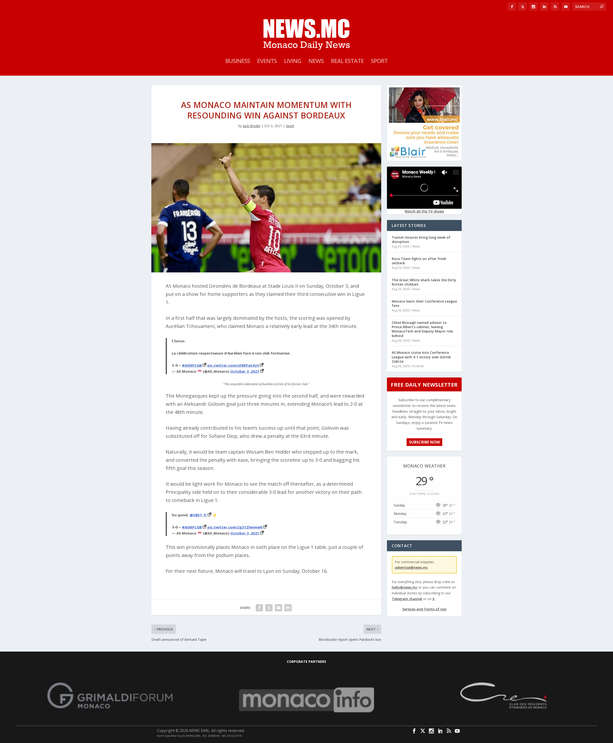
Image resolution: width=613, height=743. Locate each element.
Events (267, 62)
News (316, 62)
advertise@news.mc (411, 567)
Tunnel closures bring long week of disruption (421, 239)
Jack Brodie (251, 126)
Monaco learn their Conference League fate (424, 303)
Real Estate (347, 62)
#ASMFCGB (192, 365)
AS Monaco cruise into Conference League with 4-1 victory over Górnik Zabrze (421, 356)
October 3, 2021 (244, 371)
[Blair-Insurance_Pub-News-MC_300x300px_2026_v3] (424, 157)
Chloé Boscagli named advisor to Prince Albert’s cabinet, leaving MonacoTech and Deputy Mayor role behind (422, 329)
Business (237, 62)
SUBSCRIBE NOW (424, 442)
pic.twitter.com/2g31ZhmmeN (234, 527)
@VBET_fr (198, 514)
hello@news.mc (404, 587)
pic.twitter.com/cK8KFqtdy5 (233, 365)
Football (418, 366)
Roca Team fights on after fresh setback (419, 260)
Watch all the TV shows (424, 211)
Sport (379, 62)
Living (292, 62)
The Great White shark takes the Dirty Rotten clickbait (424, 282)
